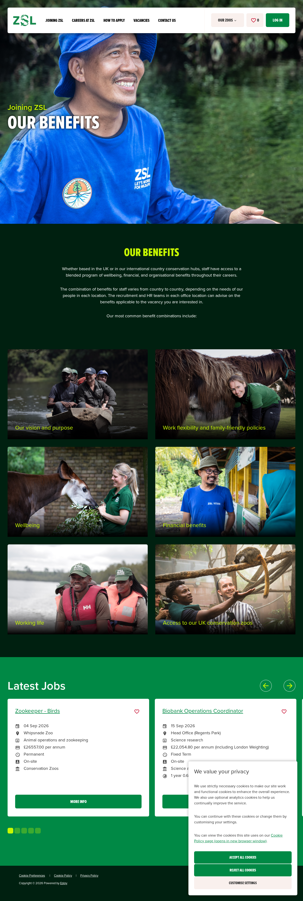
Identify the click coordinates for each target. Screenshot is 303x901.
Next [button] (289, 686)
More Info (78, 801)
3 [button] (24, 831)
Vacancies (141, 20)
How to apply (114, 20)
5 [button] (38, 831)
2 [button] (17, 831)
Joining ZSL (54, 20)
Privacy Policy (89, 875)
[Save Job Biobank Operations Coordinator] (284, 711)
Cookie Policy (63, 875)
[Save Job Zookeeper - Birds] (137, 711)
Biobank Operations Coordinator (202, 711)
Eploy (63, 883)
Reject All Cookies (243, 870)
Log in (277, 20)
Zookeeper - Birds (37, 711)
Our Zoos (225, 20)
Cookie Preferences (32, 875)
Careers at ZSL (83, 20)
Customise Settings (243, 883)
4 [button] (31, 831)
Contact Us (167, 20)
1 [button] (10, 831)
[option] (81, 757)
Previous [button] (266, 686)
